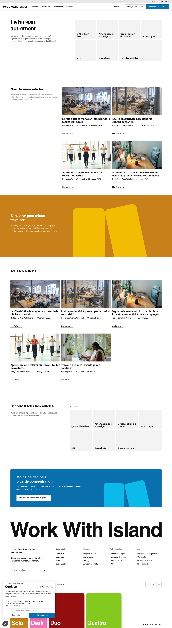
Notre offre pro (116, 560)
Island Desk (60, 557)
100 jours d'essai (89, 554)
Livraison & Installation (92, 564)
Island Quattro (61, 564)
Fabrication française (118, 557)
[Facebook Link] (147, 584)
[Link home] (15, 7)
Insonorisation (88, 557)
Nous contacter (143, 564)
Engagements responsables (148, 554)
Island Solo (60, 554)
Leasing (86, 560)
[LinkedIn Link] (153, 584)
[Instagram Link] (159, 584)
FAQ (112, 564)
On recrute (141, 557)
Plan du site (60, 584)
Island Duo (60, 560)
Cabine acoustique (117, 554)
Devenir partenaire (144, 560)
